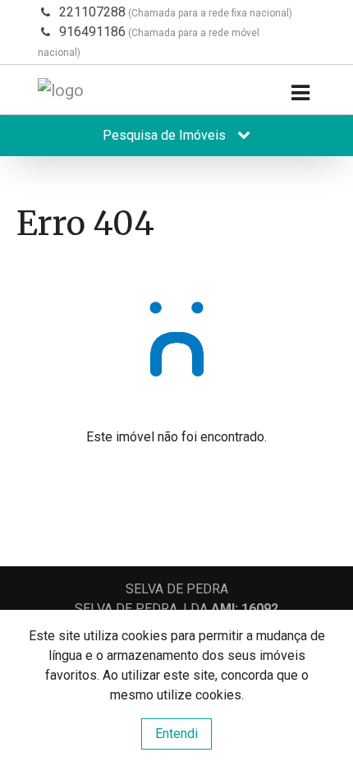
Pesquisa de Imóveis (166, 135)
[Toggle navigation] (300, 93)
